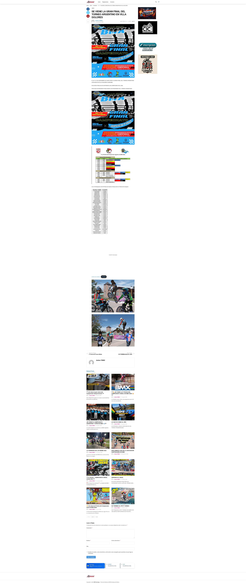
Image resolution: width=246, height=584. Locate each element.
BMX (93, 8)
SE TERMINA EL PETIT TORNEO (120, 506)
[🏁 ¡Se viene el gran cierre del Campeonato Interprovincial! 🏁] (98, 382)
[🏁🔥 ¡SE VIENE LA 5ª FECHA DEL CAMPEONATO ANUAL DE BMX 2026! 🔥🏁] (123, 382)
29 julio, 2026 (98, 395)
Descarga (103, 276)
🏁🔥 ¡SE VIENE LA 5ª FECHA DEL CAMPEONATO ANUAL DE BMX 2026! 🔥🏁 (122, 393)
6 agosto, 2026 (99, 425)
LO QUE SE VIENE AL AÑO (118, 422)
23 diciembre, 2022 (124, 454)
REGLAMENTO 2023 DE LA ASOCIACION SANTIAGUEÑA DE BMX (122, 451)
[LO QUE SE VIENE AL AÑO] (123, 412)
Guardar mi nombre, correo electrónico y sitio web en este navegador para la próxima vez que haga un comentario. (110, 552)
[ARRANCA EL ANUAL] (123, 467)
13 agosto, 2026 (124, 397)
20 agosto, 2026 (124, 424)
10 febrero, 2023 (124, 507)
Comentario (89, 528)
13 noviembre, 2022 (99, 22)
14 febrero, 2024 (124, 479)
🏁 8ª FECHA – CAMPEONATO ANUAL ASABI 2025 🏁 (96, 478)
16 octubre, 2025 (99, 480)
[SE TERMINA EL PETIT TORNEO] (123, 496)
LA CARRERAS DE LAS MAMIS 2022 (96, 450)
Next (93, 516)
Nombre (88, 540)
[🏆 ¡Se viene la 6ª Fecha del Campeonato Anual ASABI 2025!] (98, 496)
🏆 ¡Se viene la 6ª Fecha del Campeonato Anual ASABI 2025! (97, 506)
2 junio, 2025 (98, 509)
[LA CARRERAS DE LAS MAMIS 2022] (98, 440)
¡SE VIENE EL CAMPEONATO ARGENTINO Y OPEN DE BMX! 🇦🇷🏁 (96, 422)
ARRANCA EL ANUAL (117, 477)
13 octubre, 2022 (99, 452)
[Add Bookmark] (88, 21)
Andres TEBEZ (99, 20)
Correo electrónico (116, 540)
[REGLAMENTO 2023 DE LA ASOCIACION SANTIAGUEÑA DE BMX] (123, 440)
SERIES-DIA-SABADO (96, 276)
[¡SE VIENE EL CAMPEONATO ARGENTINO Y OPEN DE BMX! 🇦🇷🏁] (98, 412)
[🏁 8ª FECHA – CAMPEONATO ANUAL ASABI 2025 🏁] (98, 467)
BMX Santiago (97, 582)
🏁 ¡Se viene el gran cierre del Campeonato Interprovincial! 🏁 (95, 392)
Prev (89, 516)
